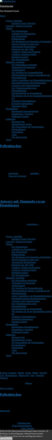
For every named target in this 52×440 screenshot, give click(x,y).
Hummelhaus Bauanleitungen (25, 111)
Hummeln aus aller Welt (23, 49)
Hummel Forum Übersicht (24, 23)
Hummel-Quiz (18, 121)
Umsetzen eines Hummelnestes (26, 85)
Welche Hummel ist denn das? (25, 44)
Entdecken (10, 119)
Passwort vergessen (17, 176)
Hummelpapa (11, 375)
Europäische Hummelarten (24, 46)
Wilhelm (4, 378)
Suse (32, 375)
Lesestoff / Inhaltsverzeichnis (19, 26)
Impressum (5, 411)
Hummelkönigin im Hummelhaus (27, 93)
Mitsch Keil (23, 375)
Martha (21, 373)
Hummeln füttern (19, 106)
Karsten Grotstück (8, 373)
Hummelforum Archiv (22, 124)
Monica (28, 383)
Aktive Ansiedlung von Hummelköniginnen (32, 80)
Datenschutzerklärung (22, 425)
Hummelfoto (17, 132)
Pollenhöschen (6, 6)
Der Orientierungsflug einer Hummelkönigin (24, 89)
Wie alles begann (19, 137)
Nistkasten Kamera (20, 116)
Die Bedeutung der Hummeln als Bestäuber (31, 41)
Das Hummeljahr (19, 36)
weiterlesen (33, 224)
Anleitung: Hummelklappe (24, 101)
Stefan (28, 373)
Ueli (2, 375)
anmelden (34, 173)
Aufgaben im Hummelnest (24, 33)
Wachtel (43, 373)
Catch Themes (27, 428)
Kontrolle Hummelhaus (22, 103)
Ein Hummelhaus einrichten (24, 65)
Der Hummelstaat (20, 31)
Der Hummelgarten (20, 59)
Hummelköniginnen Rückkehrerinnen (29, 83)
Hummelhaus (12, 108)
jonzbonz (40, 375)
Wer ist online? (7, 388)
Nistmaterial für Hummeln (23, 67)
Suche (8, 140)
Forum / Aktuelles (14, 21)
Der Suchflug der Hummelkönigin (27, 72)
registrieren (13, 173)
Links (14, 134)
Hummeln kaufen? (20, 57)
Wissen (9, 28)
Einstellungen (6, 438)
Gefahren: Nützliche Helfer (24, 54)
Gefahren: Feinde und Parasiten (26, 52)
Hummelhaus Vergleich (22, 114)
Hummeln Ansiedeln (15, 62)
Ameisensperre (18, 70)
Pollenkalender (18, 39)
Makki (35, 373)
